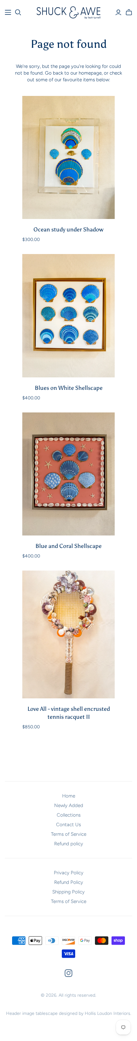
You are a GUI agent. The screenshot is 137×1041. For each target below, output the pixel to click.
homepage (90, 73)
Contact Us (68, 824)
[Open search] (18, 12)
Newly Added (68, 805)
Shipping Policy (68, 892)
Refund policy (68, 844)
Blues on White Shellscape (69, 387)
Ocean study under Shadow (68, 229)
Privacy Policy (68, 873)
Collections (69, 815)
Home (68, 796)
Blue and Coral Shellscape (68, 546)
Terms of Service (68, 834)
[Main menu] (8, 12)
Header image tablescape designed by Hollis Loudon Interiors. (68, 1013)
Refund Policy (68, 882)
